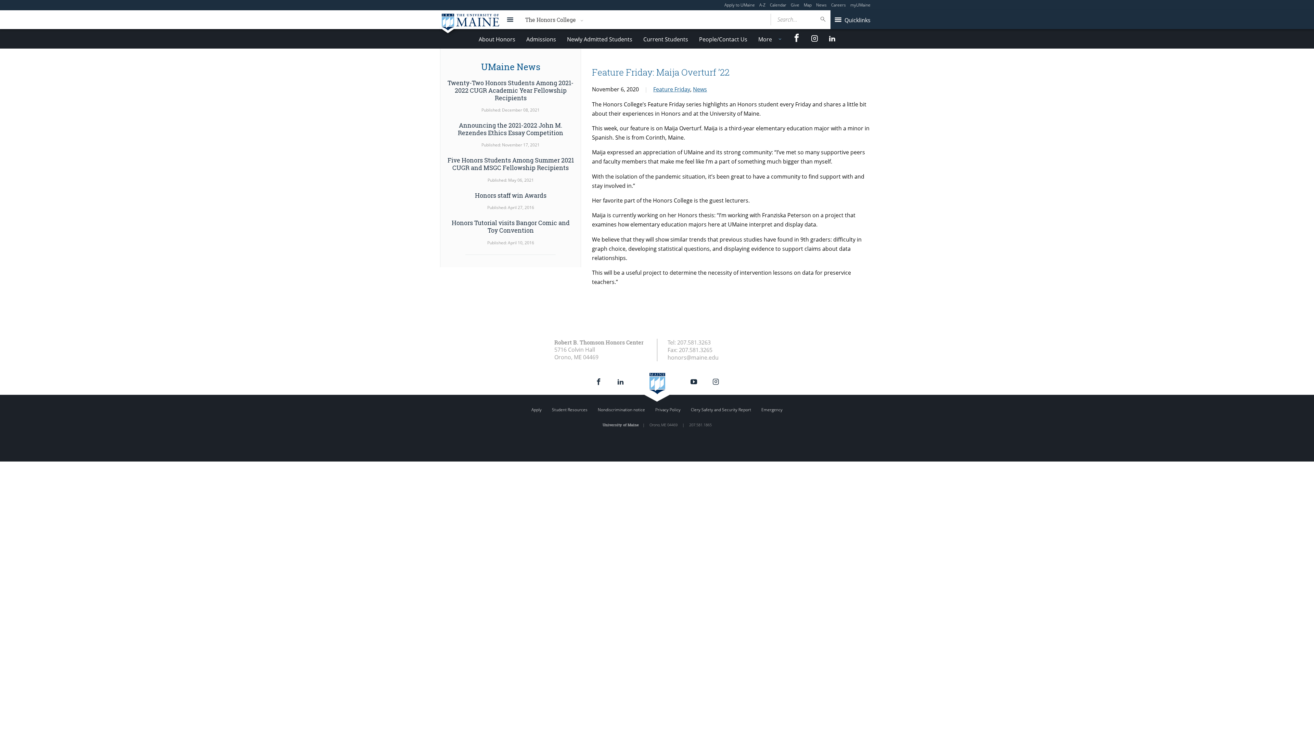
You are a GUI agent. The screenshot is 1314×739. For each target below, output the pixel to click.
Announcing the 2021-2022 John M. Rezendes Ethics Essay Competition (510, 129)
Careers (838, 5)
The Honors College (550, 19)
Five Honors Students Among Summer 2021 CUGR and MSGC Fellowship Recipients (511, 164)
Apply (536, 410)
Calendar (778, 5)
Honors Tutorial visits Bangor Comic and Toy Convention (511, 226)
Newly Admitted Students (599, 39)
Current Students (665, 39)
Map (808, 5)
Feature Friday (671, 89)
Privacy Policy (668, 410)
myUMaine (860, 5)
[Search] (823, 19)
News (821, 5)
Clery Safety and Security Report (721, 410)
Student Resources (570, 410)
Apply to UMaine (739, 5)
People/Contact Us (723, 39)
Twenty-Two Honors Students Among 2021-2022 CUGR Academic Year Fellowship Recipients (511, 90)
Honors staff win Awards (510, 195)
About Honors (497, 39)
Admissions (541, 39)
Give (795, 5)
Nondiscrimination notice (621, 410)
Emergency (772, 410)
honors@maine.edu (693, 357)
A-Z (762, 5)
